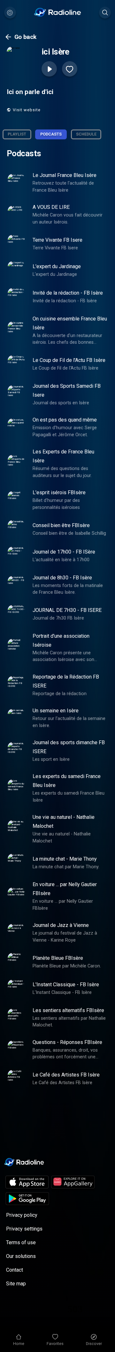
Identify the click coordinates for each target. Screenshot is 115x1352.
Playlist (17, 134)
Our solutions (21, 1256)
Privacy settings (24, 1229)
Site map (16, 1284)
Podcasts (51, 134)
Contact (14, 1270)
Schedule (86, 134)
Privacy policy (21, 1215)
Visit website (27, 109)
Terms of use (21, 1242)
